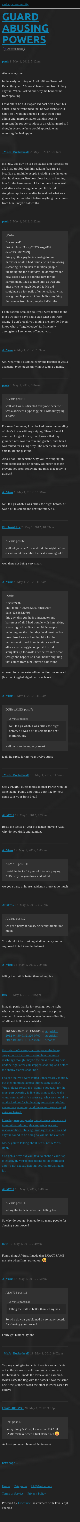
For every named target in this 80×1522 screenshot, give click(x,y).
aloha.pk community (15, 4)
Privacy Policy (36, 1493)
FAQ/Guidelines (41, 1486)
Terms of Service (13, 1493)
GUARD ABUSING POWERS (25, 28)
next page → (10, 1462)
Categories (20, 1486)
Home (6, 1486)
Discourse (24, 1503)
